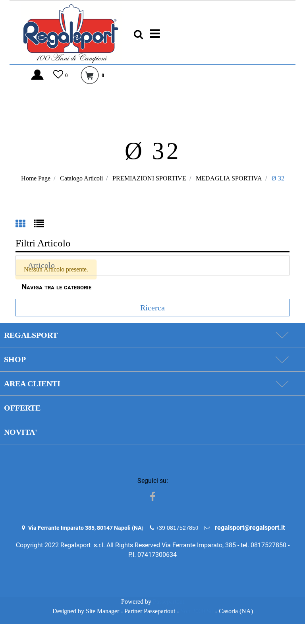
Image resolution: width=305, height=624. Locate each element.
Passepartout (168, 601)
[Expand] (281, 335)
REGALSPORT (31, 335)
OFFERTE (22, 407)
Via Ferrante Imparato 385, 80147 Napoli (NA (84, 528)
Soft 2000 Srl (197, 611)
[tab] (24, 224)
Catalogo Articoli (81, 178)
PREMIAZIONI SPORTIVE (149, 178)
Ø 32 (278, 178)
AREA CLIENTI (32, 383)
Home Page (35, 178)
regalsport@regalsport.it (250, 527)
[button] (152, 307)
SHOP (15, 359)
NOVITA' (20, 432)
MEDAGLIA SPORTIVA (229, 178)
